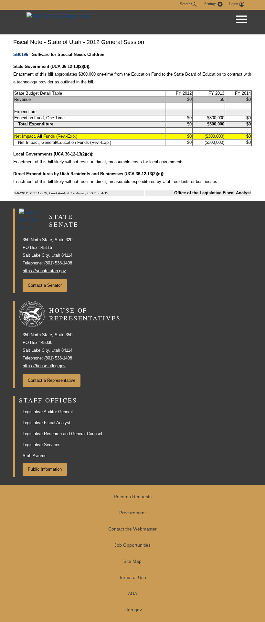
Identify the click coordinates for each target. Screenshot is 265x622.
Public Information (45, 469)
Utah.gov (132, 609)
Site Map (132, 561)
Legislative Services (41, 444)
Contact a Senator (45, 285)
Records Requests (133, 496)
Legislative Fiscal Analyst (46, 422)
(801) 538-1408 (58, 263)
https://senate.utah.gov (44, 270)
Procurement (132, 512)
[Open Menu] (241, 19)
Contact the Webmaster (132, 529)
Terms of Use (132, 577)
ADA (132, 593)
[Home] (58, 22)
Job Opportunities (132, 545)
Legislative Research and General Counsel (62, 433)
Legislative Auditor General (48, 411)
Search (185, 4)
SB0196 (20, 54)
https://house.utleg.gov (44, 365)
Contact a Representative (51, 380)
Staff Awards (35, 455)
